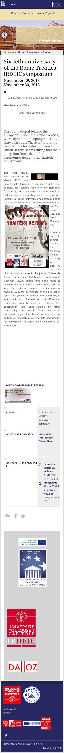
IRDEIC (38, 743)
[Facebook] (16, 517)
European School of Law (16, 743)
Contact (6, 712)
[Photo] (44, 176)
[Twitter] (23, 517)
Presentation (33, 52)
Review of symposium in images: (24, 384)
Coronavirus (9, 708)
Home (21, 52)
